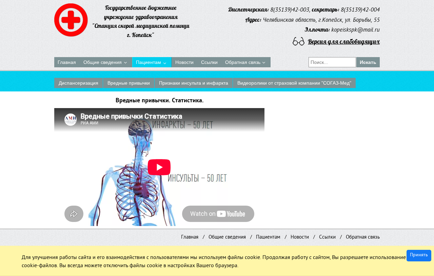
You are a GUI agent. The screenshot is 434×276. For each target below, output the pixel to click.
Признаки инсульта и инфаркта (193, 83)
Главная (189, 238)
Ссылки (327, 238)
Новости (300, 238)
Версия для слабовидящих (344, 41)
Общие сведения (227, 238)
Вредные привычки (128, 83)
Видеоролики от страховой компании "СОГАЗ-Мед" (294, 83)
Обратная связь (363, 238)
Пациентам (268, 238)
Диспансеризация (78, 83)
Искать (368, 62)
